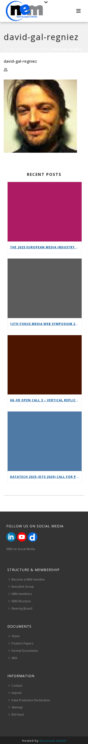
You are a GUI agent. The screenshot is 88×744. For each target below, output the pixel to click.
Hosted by (44, 741)
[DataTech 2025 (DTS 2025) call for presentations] (45, 441)
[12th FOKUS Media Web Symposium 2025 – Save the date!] (45, 288)
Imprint (16, 693)
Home (10, 49)
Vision (15, 636)
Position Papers (22, 643)
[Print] (8, 69)
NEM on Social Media (20, 549)
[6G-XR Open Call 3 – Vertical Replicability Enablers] (45, 365)
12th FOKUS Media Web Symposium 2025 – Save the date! (46, 324)
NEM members (21, 594)
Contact (16, 686)
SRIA (14, 658)
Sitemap (17, 707)
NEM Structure (21, 601)
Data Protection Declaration (30, 700)
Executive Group (22, 586)
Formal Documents (24, 651)
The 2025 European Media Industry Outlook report (46, 247)
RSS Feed (17, 715)
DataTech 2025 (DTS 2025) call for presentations (46, 477)
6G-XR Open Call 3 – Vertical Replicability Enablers (46, 400)
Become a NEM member (28, 579)
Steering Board (21, 608)
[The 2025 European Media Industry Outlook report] (45, 211)
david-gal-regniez (33, 49)
